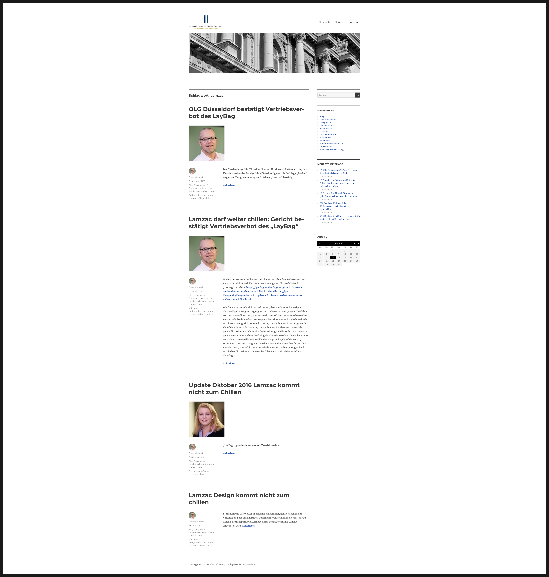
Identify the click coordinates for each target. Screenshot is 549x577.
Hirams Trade (202, 471)
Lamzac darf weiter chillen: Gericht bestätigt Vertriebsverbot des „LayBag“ (246, 223)
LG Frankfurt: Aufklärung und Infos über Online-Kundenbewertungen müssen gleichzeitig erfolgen (338, 183)
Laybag (192, 198)
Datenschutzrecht (328, 119)
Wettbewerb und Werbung (201, 191)
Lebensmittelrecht (328, 134)
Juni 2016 (339, 243)
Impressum (353, 22)
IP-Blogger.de (195, 564)
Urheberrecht (206, 188)
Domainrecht (326, 125)
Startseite (325, 22)
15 (333, 257)
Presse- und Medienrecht (331, 143)
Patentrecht (325, 140)
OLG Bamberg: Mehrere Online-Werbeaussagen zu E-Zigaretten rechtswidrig (334, 206)
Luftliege (209, 314)
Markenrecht (206, 298)
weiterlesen (229, 185)
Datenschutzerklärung (214, 564)
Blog (337, 22)
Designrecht (200, 185)
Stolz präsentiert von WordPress (242, 564)
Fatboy (209, 311)
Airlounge (193, 308)
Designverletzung (197, 195)
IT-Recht (324, 131)
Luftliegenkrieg (204, 198)
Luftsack (210, 545)
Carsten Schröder (197, 177)
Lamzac (210, 195)
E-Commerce (326, 128)
